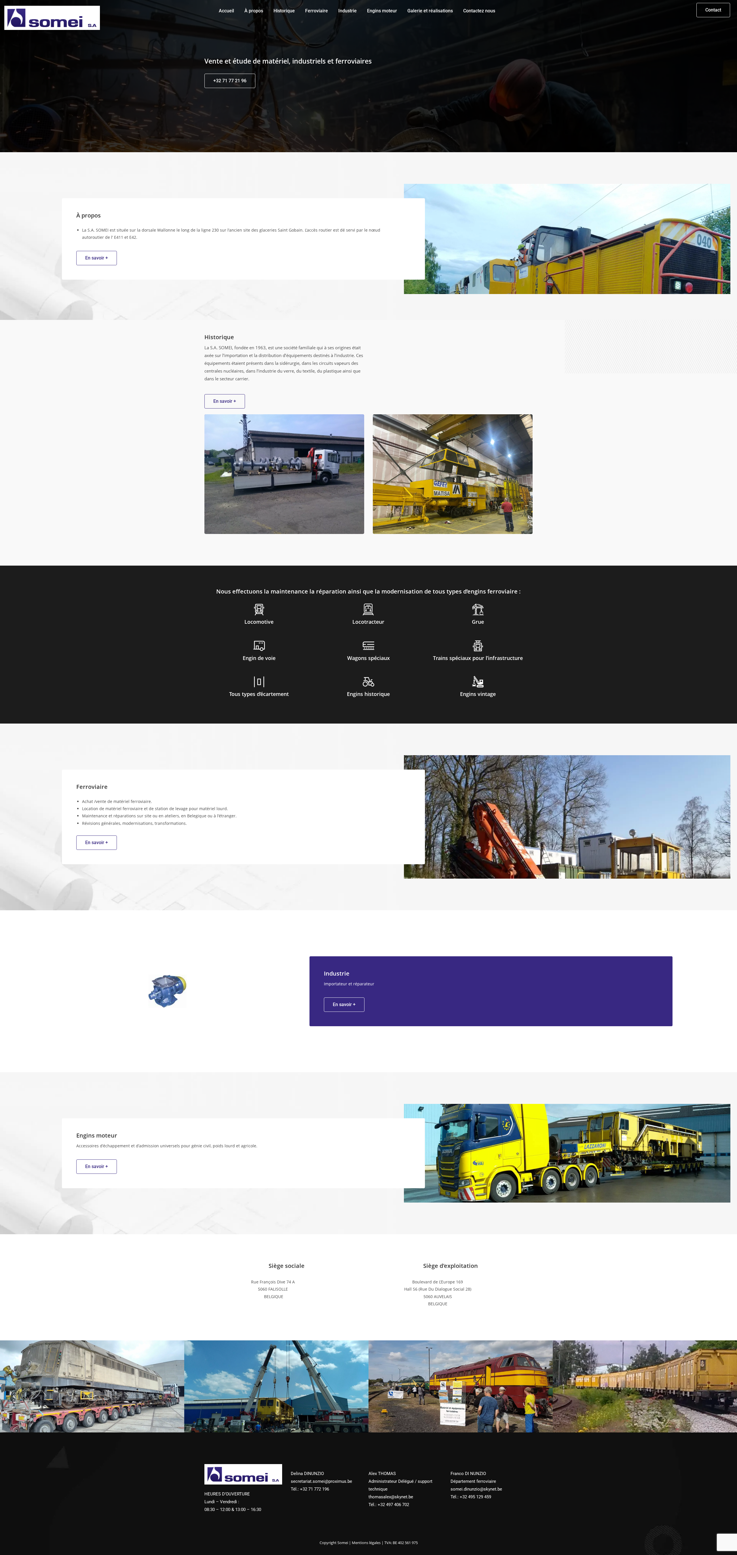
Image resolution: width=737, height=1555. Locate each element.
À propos (253, 11)
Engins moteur (382, 11)
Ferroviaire (316, 11)
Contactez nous (479, 11)
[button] (713, 10)
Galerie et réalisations (430, 11)
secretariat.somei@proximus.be (321, 1481)
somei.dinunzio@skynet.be (476, 1489)
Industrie (347, 11)
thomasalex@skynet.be (390, 1496)
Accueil (226, 11)
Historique (284, 11)
